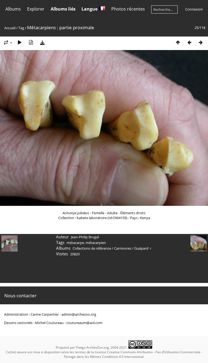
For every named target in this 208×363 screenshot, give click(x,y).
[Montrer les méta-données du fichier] (31, 42)
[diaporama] (19, 42)
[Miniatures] (178, 42)
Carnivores (122, 248)
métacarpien (96, 242)
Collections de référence (92, 248)
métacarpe (75, 242)
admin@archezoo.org (78, 314)
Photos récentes (128, 9)
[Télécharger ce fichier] (42, 42)
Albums (13, 9)
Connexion (194, 9)
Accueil (9, 27)
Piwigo (81, 347)
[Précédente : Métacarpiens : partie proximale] (189, 42)
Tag (21, 27)
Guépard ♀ (143, 248)
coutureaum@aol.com (84, 322)
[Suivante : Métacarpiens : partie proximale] (200, 42)
